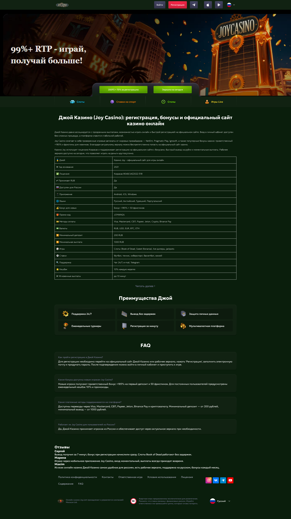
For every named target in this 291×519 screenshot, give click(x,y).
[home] (62, 5)
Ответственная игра (130, 477)
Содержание (65, 483)
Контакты (108, 477)
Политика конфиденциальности (77, 477)
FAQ (80, 483)
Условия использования (161, 477)
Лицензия (187, 477)
